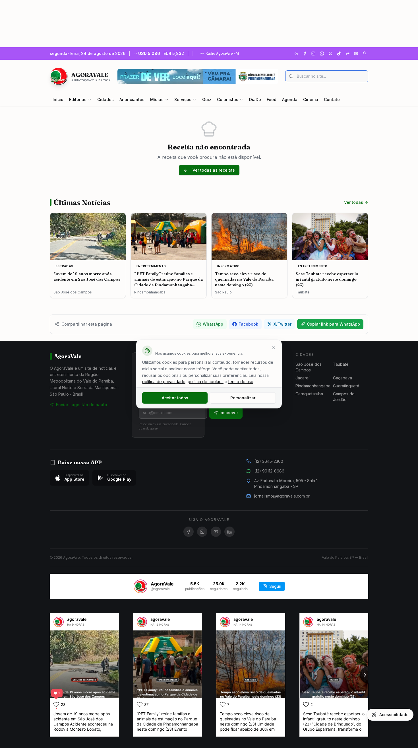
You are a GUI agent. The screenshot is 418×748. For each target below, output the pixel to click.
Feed (271, 99)
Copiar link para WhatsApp (333, 324)
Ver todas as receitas (214, 170)
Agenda (289, 99)
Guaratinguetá (346, 385)
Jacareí (302, 377)
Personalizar (242, 397)
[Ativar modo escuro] (296, 53)
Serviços (182, 99)
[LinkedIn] (229, 532)
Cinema (310, 99)
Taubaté (341, 364)
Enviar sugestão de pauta (81, 404)
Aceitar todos (175, 397)
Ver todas (353, 202)
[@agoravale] (140, 586)
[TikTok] (339, 53)
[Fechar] (273, 347)
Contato (332, 99)
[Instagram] (313, 53)
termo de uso (240, 381)
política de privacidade (163, 381)
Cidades (105, 99)
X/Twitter (282, 324)
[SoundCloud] (347, 53)
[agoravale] (59, 622)
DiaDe (255, 99)
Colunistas (227, 99)
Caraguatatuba (309, 393)
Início (58, 99)
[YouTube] (356, 53)
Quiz (206, 99)
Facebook (248, 324)
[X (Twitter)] (330, 53)
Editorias (77, 99)
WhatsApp (213, 324)
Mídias (157, 99)
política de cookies (206, 381)
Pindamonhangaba (312, 385)
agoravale (76, 619)
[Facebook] (305, 53)
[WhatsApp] (322, 53)
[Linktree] (364, 53)
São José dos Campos (308, 367)
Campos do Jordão (344, 396)
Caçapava (342, 377)
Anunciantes (131, 99)
